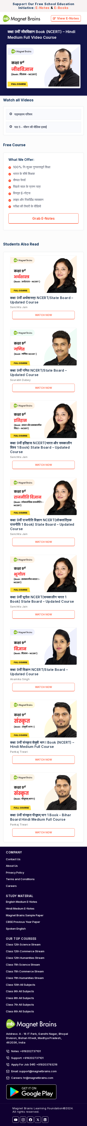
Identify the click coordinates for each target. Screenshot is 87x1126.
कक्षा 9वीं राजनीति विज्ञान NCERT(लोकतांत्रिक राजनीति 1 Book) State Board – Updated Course (42, 524)
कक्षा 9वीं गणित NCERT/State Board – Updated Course (38, 372)
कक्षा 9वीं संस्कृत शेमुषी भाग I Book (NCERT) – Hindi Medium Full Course (42, 744)
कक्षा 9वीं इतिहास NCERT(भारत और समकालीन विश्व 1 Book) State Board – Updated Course (41, 447)
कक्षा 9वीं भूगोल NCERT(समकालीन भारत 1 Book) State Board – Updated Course (42, 599)
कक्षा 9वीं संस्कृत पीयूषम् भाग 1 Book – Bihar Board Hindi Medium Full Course (40, 817)
